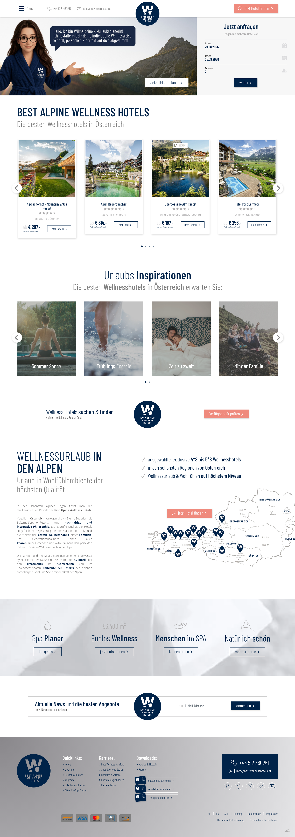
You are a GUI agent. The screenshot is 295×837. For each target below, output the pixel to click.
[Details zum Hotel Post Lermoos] (247, 168)
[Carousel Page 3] (149, 246)
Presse (142, 769)
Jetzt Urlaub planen (164, 82)
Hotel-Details (58, 229)
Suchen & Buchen (73, 775)
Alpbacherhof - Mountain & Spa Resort (47, 206)
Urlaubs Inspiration (74, 785)
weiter (243, 82)
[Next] (278, 188)
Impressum (272, 813)
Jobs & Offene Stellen (112, 769)
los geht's (46, 651)
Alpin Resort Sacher (114, 204)
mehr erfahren (245, 651)
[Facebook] (239, 786)
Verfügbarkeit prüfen (224, 413)
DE (209, 813)
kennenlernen (179, 651)
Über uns (69, 769)
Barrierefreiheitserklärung (230, 820)
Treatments (35, 564)
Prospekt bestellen (156, 796)
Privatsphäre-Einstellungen (264, 820)
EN (217, 813)
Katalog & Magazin (147, 764)
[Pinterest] (227, 786)
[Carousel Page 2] (145, 246)
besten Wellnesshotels (53, 535)
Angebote (69, 780)
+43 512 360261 (62, 8)
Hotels (67, 764)
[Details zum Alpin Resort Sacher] (113, 168)
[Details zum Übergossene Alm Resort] (180, 168)
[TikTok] (261, 786)
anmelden (243, 705)
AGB (226, 813)
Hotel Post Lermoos (247, 204)
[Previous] (17, 188)
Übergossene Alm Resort (180, 204)
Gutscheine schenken (156, 779)
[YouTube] (272, 786)
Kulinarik (80, 560)
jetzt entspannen (112, 651)
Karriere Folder (108, 785)
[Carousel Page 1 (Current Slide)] (142, 246)
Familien (85, 535)
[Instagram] (250, 786)
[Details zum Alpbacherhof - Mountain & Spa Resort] (47, 168)
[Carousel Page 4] (153, 246)
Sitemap (238, 813)
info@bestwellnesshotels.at (97, 8)
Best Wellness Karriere (112, 764)
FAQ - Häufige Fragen (75, 790)
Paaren (22, 543)
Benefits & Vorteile (111, 775)
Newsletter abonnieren (157, 788)
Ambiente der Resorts (58, 568)
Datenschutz (254, 813)
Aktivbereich (65, 564)
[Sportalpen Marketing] (287, 830)
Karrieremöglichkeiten (112, 780)
